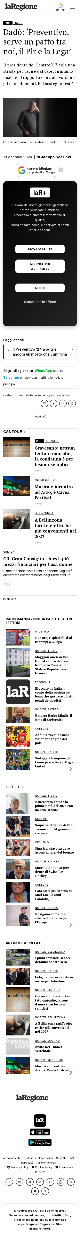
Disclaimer (29, 1158)
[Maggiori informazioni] (60, 170)
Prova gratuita (39, 249)
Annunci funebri (46, 1162)
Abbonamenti (11, 1158)
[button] (9, 1182)
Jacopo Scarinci (56, 157)
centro (7, 395)
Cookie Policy (43, 1167)
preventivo (63, 395)
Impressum (46, 1158)
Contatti (61, 1158)
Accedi (40, 288)
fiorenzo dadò (23, 395)
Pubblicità (27, 1162)
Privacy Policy (19, 1167)
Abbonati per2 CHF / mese (40, 266)
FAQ (71, 1158)
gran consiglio (44, 395)
